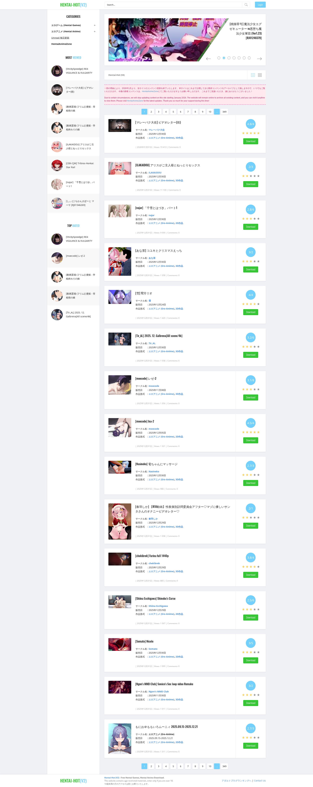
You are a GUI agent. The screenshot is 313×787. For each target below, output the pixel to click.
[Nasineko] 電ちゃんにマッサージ (156, 464)
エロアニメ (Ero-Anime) (161, 137)
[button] (218, 58)
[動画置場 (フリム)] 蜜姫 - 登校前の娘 (80, 108)
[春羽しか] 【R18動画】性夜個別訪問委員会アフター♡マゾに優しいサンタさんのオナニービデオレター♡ (182, 508)
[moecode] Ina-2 (144, 421)
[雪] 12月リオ (143, 293)
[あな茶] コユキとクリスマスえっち (158, 250)
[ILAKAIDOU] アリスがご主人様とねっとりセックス (80, 146)
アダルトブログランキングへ (236, 780)
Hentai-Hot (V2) (116, 74)
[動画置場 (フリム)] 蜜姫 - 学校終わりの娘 (80, 127)
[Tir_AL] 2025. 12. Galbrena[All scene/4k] (78, 314)
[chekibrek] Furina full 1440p (152, 556)
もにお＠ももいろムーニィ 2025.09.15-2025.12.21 (166, 726)
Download (250, 141)
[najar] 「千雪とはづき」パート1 (80, 184)
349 (224, 111)
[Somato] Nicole (144, 641)
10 (210, 111)
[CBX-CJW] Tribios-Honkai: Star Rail (80, 165)
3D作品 (179, 137)
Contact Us (260, 780)
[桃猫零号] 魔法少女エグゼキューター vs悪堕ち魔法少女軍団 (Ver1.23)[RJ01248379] (245, 31)
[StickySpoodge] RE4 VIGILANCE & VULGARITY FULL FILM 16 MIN (79, 72)
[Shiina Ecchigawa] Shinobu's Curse (155, 598)
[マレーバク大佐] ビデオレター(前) (79, 89)
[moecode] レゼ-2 (75, 255)
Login (260, 4)
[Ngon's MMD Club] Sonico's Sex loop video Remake (164, 684)
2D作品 (179, 223)
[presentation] (208, 58)
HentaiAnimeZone (150, 91)
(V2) (73, 4)
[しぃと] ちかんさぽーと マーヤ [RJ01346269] (80, 203)
